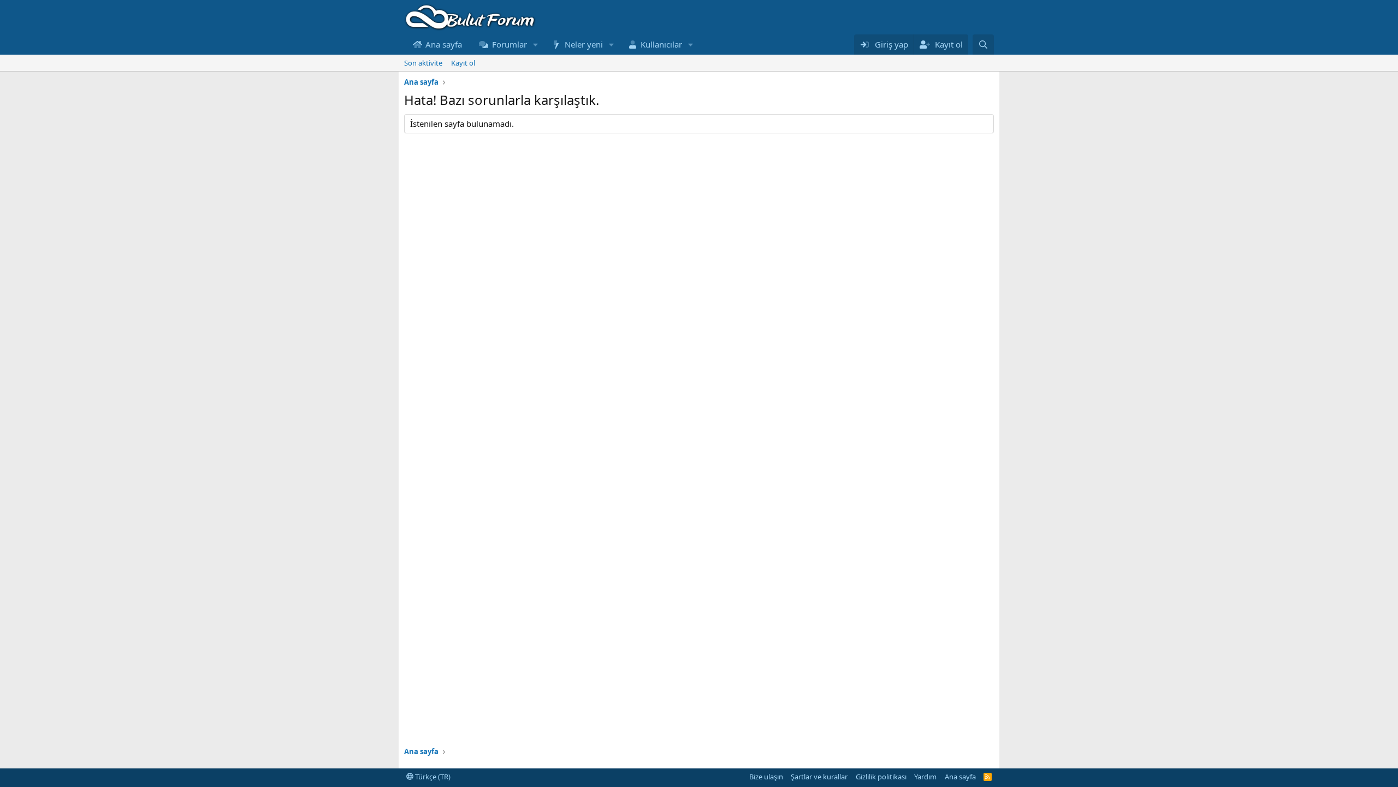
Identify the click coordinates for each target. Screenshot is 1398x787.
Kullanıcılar (661, 44)
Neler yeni (584, 44)
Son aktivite (423, 63)
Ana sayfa (443, 44)
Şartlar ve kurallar (819, 777)
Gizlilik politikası (881, 777)
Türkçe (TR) (432, 777)
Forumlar (509, 44)
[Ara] (983, 44)
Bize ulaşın (766, 777)
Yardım (925, 777)
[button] (535, 44)
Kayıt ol (463, 63)
